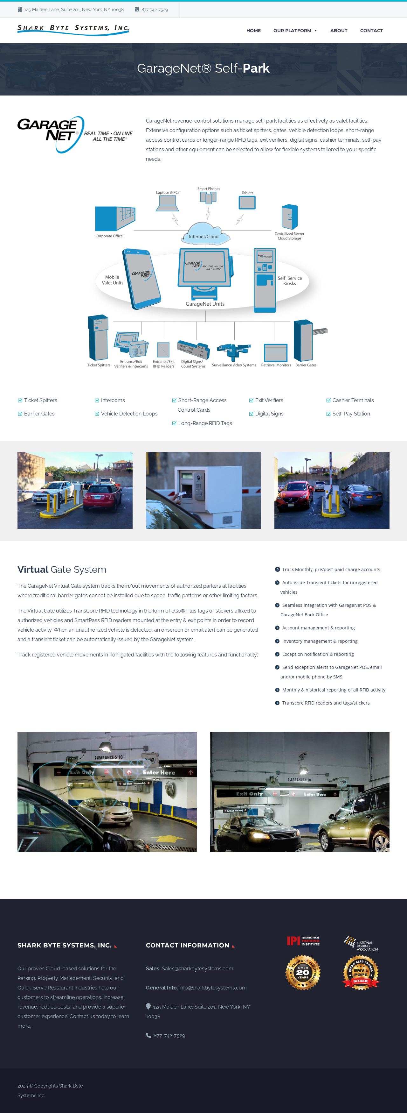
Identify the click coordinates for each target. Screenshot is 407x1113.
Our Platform (292, 30)
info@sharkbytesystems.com (213, 988)
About (339, 30)
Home (253, 30)
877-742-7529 (154, 9)
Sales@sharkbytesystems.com (197, 969)
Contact (371, 30)
